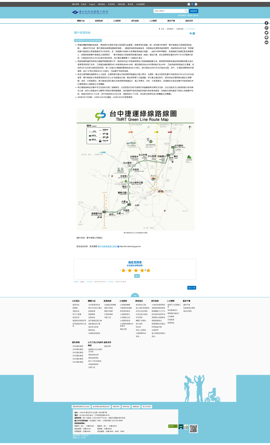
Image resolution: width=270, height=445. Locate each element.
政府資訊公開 (141, 305)
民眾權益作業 (157, 327)
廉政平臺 (171, 21)
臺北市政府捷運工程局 (90, 12)
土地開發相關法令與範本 (127, 325)
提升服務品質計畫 (95, 320)
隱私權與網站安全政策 (81, 406)
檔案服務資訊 (157, 320)
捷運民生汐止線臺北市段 (95, 350)
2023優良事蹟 (78, 356)
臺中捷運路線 (190, 29)
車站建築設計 (172, 310)
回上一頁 (191, 288)
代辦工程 (107, 317)
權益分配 (123, 329)
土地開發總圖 (125, 305)
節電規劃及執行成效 (79, 325)
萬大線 (195, 15)
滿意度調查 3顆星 (136, 270)
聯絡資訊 (91, 330)
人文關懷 (153, 21)
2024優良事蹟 (78, 352)
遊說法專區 (187, 311)
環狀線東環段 (93, 358)
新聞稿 (75, 308)
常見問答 (111, 4)
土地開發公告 (125, 317)
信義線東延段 (93, 364)
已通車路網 (179, 29)
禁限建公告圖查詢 (158, 317)
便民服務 (135, 21)
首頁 (162, 29)
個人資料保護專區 (142, 308)
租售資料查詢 (125, 311)
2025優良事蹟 (78, 349)
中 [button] (192, 4)
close (135, 295)
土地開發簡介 (125, 314)
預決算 (138, 327)
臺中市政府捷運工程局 (107, 246)
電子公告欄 (77, 314)
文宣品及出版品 (142, 314)
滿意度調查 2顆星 (130, 270)
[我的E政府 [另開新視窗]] (181, 427)
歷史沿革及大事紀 (95, 308)
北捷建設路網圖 (110, 305)
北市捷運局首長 (94, 305)
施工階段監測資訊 (158, 333)
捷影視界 (189, 21)
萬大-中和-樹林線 (94, 361)
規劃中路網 (108, 308)
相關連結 (136, 406)
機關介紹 (81, 21)
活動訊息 (76, 311)
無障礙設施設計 (173, 313)
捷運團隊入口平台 (158, 311)
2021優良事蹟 (78, 362)
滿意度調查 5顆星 (148, 270)
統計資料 (139, 324)
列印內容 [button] (190, 33)
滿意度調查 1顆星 (124, 270)
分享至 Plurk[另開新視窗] (266, 28)
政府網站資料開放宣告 (101, 406)
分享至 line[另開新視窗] (266, 37)
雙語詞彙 (121, 4)
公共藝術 (170, 316)
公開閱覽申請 (141, 333)
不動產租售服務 (126, 308)
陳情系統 (101, 4)
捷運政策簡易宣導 (79, 320)
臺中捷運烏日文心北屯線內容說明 (88, 40)
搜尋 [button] (186, 11)
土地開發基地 (125, 320)
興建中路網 (108, 311)
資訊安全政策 (93, 327)
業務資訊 (139, 301)
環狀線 (189, 15)
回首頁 (83, 4)
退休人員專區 (141, 330)
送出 (132, 276)
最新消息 (76, 305)
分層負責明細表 (94, 333)
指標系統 (170, 323)
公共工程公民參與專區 (95, 344)
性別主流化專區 (142, 311)
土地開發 (117, 21)
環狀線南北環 (93, 355)
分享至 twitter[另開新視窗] (266, 33)
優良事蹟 (76, 342)
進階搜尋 (193, 11)
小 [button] (189, 4)
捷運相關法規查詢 (158, 324)
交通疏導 (155, 330)
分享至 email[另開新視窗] (266, 42)
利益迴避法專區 (189, 308)
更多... (138, 336)
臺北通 (130, 4)
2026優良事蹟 (78, 346)
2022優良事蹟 (78, 359)
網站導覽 (75, 4)
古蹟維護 (170, 320)
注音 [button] (193, 33)
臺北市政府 (147, 406)
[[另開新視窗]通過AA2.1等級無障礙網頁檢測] (173, 426)
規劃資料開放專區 (158, 308)
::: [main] (74, 27)
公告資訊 (76, 301)
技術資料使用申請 (158, 314)
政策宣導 (76, 317)
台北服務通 (140, 4)
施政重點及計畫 (94, 324)
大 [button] (196, 4)
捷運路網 (99, 21)
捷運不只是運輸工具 (174, 306)
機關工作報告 (141, 320)
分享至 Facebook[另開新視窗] (266, 23)
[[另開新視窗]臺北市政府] (186, 427)
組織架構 (91, 311)
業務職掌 (91, 314)
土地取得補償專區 (158, 305)
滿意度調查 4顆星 (142, 270)
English (92, 4)
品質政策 (91, 317)
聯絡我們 (116, 406)
